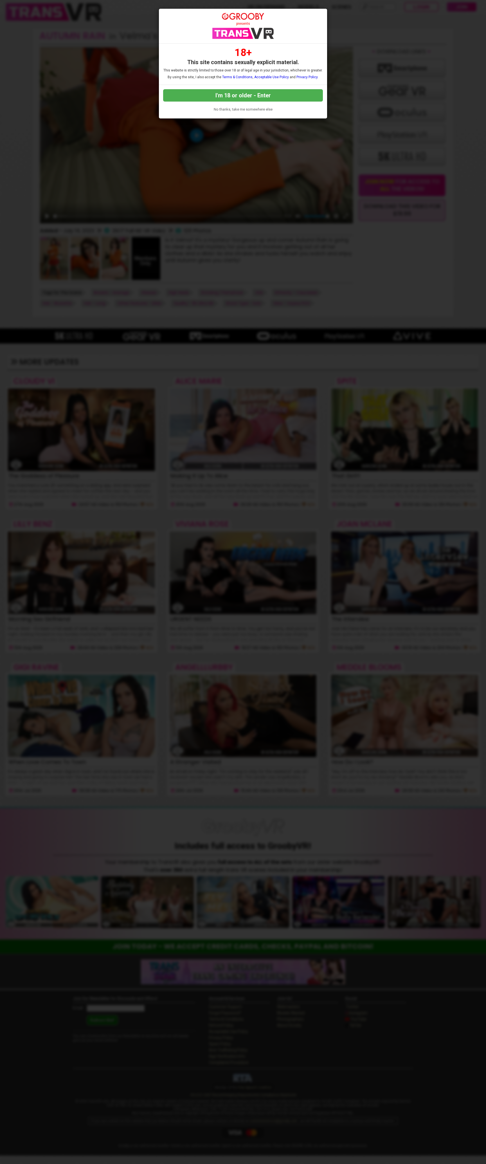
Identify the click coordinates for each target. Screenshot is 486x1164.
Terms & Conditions (237, 77)
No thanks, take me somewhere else (243, 109)
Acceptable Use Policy (271, 77)
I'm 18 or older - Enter (243, 95)
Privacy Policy (307, 77)
